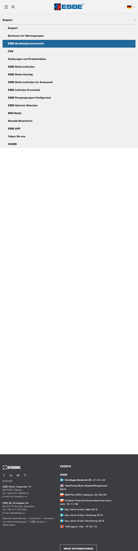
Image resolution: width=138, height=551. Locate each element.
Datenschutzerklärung (14, 519)
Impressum (35, 519)
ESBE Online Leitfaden (21, 67)
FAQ (10, 51)
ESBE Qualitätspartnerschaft (26, 44)
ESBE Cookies (37, 522)
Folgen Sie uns (16, 136)
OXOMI (12, 144)
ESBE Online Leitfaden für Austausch (30, 82)
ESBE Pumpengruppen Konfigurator (29, 98)
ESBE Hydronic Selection (23, 105)
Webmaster (9, 525)
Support (13, 28)
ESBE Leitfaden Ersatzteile (24, 90)
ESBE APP (14, 129)
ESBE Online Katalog (20, 75)
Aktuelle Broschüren (20, 121)
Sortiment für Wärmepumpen (26, 36)
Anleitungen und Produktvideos (27, 59)
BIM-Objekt (15, 113)
